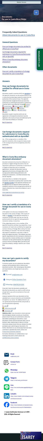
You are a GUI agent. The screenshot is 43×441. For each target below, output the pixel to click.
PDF (5, 306)
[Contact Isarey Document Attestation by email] (6, 355)
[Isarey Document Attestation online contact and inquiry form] (6, 363)
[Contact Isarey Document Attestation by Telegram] (6, 379)
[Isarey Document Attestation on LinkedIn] (6, 396)
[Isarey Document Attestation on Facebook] (6, 405)
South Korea (23, 110)
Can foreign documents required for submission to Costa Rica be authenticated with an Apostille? (16, 54)
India (27, 106)
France (14, 108)
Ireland (28, 104)
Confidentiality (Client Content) (10, 337)
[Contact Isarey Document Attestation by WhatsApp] (6, 371)
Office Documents (9, 308)
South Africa (7, 110)
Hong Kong (7, 108)
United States (7, 106)
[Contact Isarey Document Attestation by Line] (6, 387)
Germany (21, 108)
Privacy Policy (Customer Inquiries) (11, 331)
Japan (5, 112)
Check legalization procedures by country (13, 192)
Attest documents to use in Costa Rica (18, 35)
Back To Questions (7, 122)
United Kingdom (18, 106)
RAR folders (8, 311)
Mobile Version (21, 2)
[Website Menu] (36, 13)
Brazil (15, 110)
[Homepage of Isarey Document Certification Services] (30, 435)
